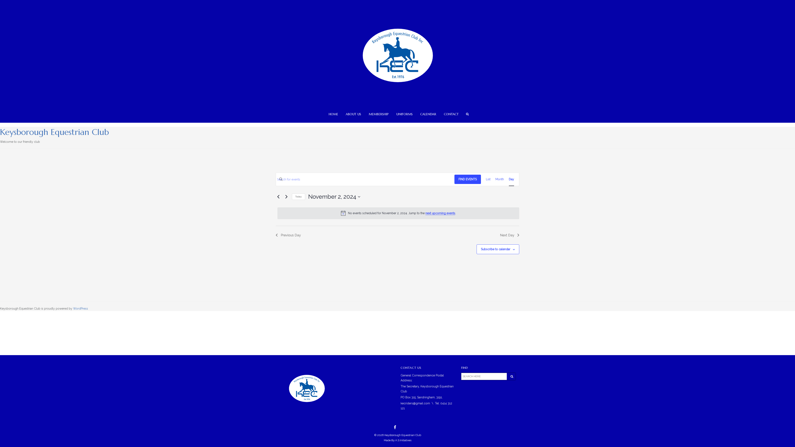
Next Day (507, 235)
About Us (353, 114)
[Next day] (286, 196)
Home (333, 114)
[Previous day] (278, 196)
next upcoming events (440, 213)
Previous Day (291, 235)
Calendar (428, 114)
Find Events (468, 179)
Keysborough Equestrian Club (54, 132)
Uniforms (404, 114)
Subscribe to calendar (495, 249)
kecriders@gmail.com (415, 403)
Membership (379, 114)
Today (298, 196)
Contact (451, 114)
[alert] (398, 213)
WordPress (80, 308)
